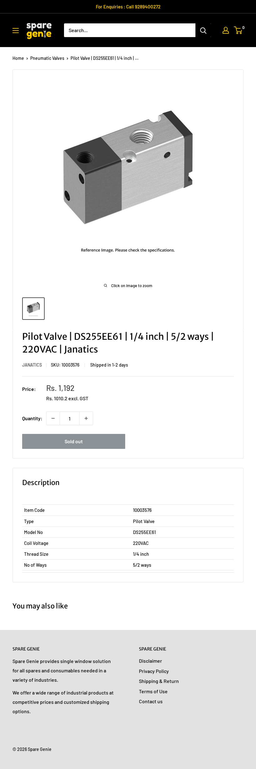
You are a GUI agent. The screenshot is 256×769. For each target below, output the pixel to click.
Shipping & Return (159, 681)
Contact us (151, 701)
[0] (238, 30)
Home (18, 58)
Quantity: (32, 418)
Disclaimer (150, 661)
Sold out (74, 441)
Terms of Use (153, 691)
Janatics (32, 365)
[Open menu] (15, 30)
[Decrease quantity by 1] (53, 418)
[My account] (226, 30)
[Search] (203, 30)
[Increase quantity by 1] (86, 418)
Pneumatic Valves (47, 58)
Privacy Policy (154, 671)
